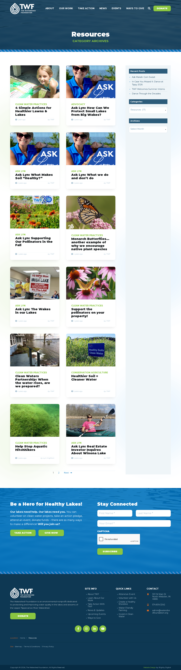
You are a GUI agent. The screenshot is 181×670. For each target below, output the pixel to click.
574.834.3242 (158, 604)
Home (22, 638)
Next (66, 472)
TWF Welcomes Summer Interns (148, 89)
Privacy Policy (48, 646)
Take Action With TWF (96, 605)
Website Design (149, 667)
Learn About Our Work (96, 599)
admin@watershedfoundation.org (161, 611)
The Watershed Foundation (23, 8)
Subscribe (110, 551)
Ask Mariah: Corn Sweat (143, 77)
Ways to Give (135, 8)
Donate (162, 8)
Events (116, 8)
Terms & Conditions (32, 646)
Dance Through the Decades (146, 93)
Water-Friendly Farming (126, 609)
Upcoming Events (97, 614)
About (49, 8)
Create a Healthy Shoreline (127, 603)
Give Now (51, 532)
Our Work (66, 8)
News (103, 8)
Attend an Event (127, 594)
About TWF (93, 594)
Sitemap (18, 646)
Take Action (86, 8)
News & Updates (96, 610)
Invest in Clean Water (126, 615)
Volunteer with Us (127, 598)
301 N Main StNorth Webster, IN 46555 (161, 596)
